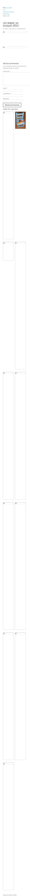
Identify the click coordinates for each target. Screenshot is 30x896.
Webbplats (6, 98)
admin (6, 29)
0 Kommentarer (21, 29)
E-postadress (7, 93)
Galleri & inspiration (8, 12)
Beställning (6, 14)
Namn (5, 88)
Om (4, 10)
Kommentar (7, 71)
